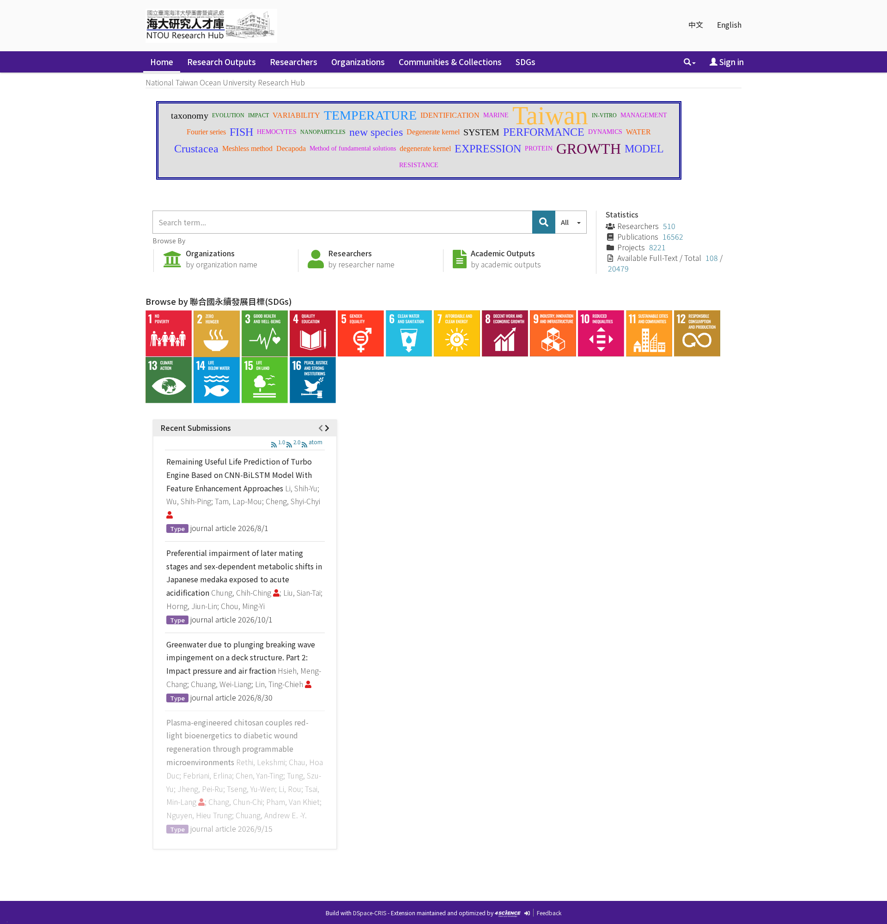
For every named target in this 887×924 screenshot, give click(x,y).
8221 (657, 247)
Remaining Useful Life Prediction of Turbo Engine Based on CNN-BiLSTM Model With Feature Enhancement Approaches (239, 475)
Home (161, 61)
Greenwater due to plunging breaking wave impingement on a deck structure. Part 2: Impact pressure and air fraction (240, 657)
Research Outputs (221, 61)
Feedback (549, 913)
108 (711, 257)
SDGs (525, 61)
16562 (672, 236)
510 (669, 225)
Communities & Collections (450, 61)
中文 (695, 24)
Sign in (730, 61)
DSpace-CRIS (369, 913)
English (729, 24)
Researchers (293, 61)
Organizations (358, 61)
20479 (618, 268)
